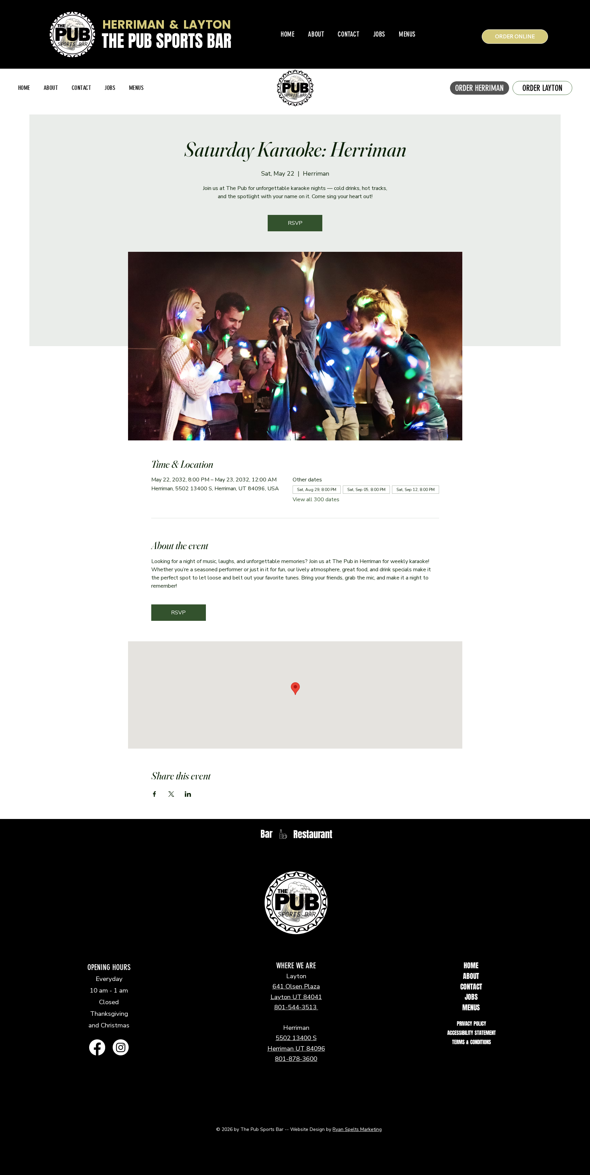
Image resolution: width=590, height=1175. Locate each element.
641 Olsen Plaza (296, 986)
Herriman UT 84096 (296, 1048)
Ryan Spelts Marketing (357, 1129)
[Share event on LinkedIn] (188, 794)
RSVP (295, 223)
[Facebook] (97, 1047)
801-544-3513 (296, 1007)
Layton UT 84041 (296, 997)
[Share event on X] (171, 794)
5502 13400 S (296, 1038)
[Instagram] (121, 1047)
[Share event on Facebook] (154, 794)
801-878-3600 (296, 1058)
